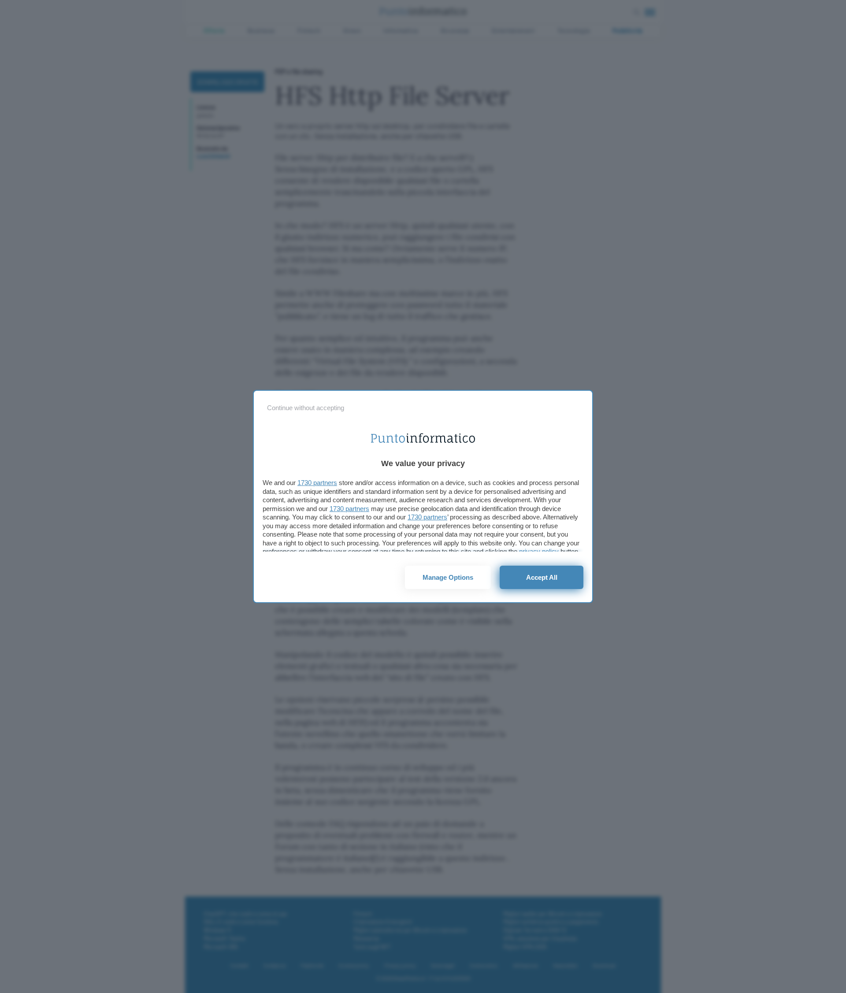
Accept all (541, 577)
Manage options (448, 577)
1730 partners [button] (317, 482)
